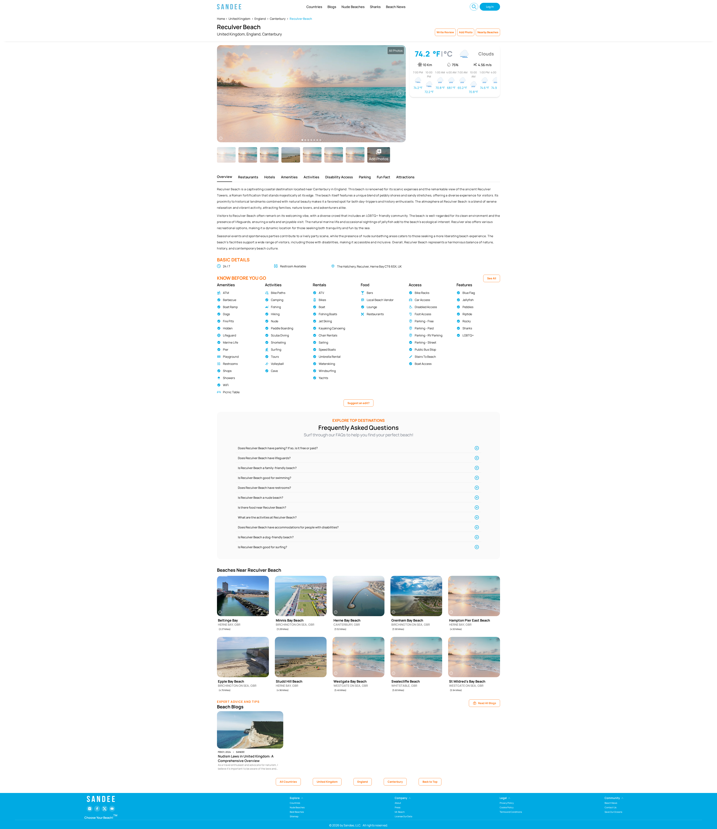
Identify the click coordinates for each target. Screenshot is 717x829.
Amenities (289, 177)
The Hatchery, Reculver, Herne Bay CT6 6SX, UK (369, 266)
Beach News (396, 6)
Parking (365, 177)
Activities (311, 177)
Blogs (332, 6)
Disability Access (339, 177)
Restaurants (248, 177)
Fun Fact (383, 177)
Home (221, 19)
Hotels (269, 177)
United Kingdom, (231, 34)
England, (253, 34)
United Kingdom (239, 19)
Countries (314, 6)
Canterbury (277, 19)
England (260, 19)
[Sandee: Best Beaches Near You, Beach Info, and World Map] (229, 6)
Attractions (405, 177)
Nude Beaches (353, 6)
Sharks (375, 6)
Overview (224, 176)
